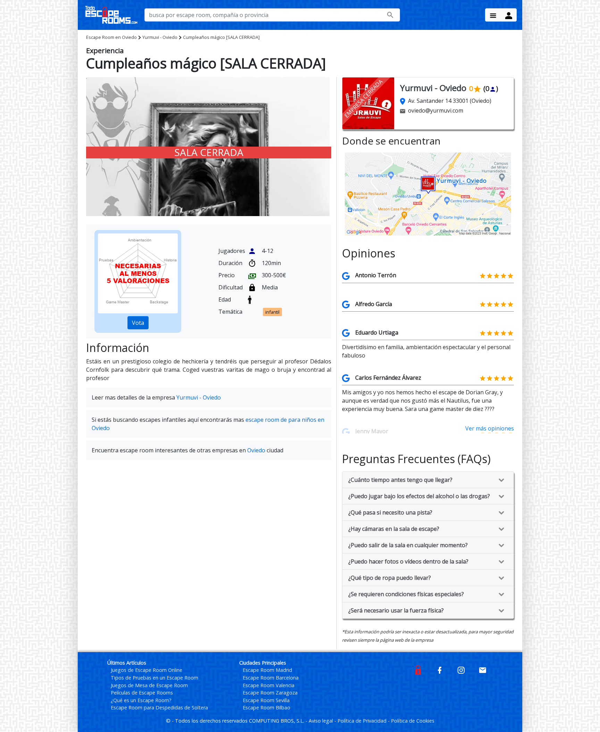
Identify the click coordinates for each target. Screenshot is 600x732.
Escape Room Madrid (267, 670)
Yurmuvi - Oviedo (159, 37)
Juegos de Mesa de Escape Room (149, 685)
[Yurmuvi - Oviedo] (428, 193)
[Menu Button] (493, 15)
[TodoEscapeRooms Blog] (418, 669)
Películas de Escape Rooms (142, 692)
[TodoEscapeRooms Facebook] (439, 669)
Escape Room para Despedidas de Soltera (159, 707)
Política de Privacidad (363, 720)
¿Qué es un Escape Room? (141, 700)
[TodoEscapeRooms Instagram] (461, 669)
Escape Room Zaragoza (270, 692)
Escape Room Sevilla (266, 700)
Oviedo (111, 37)
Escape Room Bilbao (266, 707)
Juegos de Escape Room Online (146, 670)
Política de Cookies (412, 720)
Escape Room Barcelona (271, 677)
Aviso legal (321, 720)
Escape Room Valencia (268, 685)
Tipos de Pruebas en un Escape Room (154, 677)
